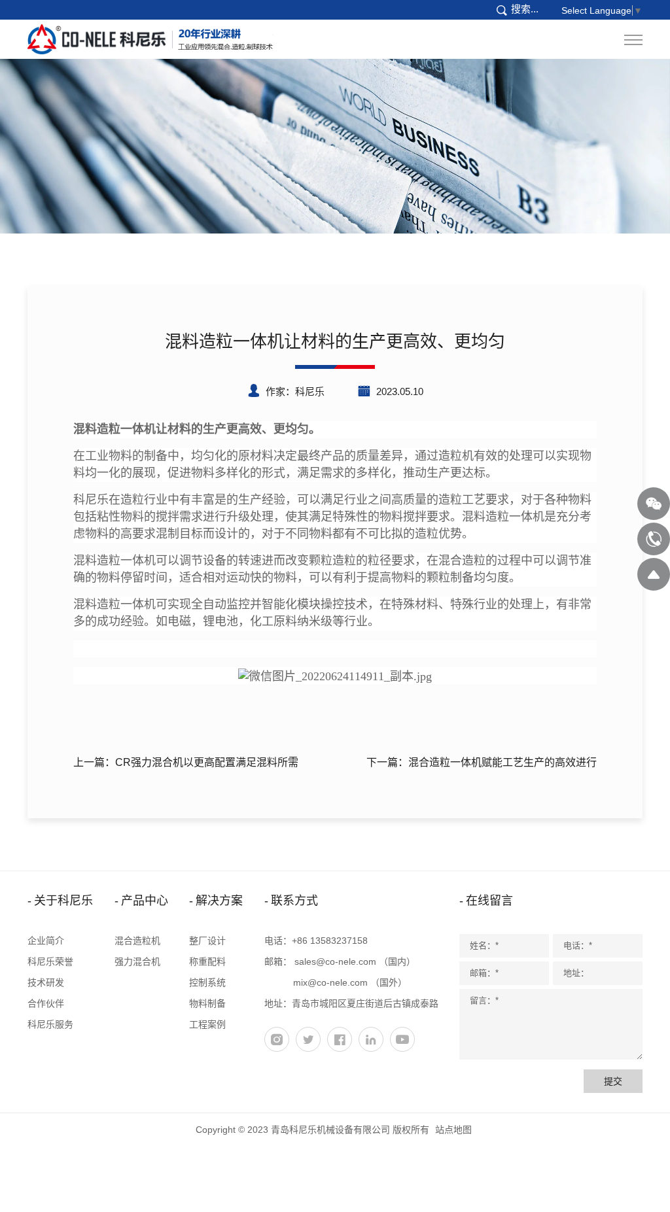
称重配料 (207, 961)
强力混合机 (137, 961)
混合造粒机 (137, 940)
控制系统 (207, 982)
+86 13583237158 (330, 940)
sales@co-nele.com (335, 961)
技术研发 (45, 982)
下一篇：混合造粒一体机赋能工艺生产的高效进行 (481, 762)
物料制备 (207, 1003)
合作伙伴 (45, 1003)
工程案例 (207, 1024)
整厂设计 (207, 940)
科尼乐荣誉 (50, 961)
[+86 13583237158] (653, 539)
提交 (613, 1081)
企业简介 (45, 940)
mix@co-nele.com (330, 982)
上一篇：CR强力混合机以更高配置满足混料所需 (185, 762)
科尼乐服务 (50, 1024)
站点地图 (453, 1129)
